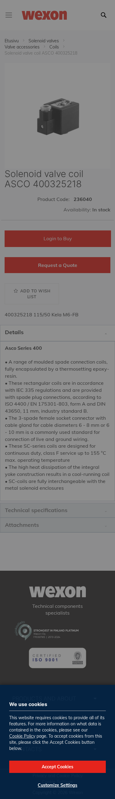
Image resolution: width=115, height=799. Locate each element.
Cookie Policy (22, 736)
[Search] (105, 18)
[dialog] (57, 399)
